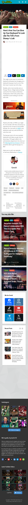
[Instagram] (6, 459)
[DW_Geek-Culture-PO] (14, 106)
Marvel (5, 190)
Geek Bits (6, 27)
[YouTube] (8, 459)
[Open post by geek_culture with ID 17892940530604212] (5, 411)
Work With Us (15, 501)
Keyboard (11, 188)
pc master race (7, 192)
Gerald (6, 41)
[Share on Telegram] (23, 75)
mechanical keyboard (14, 190)
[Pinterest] (20, 459)
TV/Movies (16, 27)
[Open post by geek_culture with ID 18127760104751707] (5, 422)
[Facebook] (10, 184)
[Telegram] (17, 459)
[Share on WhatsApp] (18, 75)
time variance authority (17, 192)
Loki (22, 188)
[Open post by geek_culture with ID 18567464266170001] (22, 422)
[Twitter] (14, 184)
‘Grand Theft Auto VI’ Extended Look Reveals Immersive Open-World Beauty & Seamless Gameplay (17, 358)
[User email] (17, 184)
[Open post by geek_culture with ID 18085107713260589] (22, 411)
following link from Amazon (12, 143)
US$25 (19, 128)
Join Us (20, 501)
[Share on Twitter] (14, 75)
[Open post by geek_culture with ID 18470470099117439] (14, 411)
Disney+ (20, 152)
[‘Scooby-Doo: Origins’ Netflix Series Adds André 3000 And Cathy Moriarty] (8, 341)
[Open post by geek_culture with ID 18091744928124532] (14, 422)
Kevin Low (8, 262)
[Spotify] (23, 459)
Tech (11, 27)
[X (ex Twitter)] (11, 459)
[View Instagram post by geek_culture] (8, 415)
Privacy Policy (9, 501)
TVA (5, 195)
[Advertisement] (14, 58)
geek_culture (5, 407)
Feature (6, 270)
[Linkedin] (14, 459)
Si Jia (7, 237)
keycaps (17, 188)
